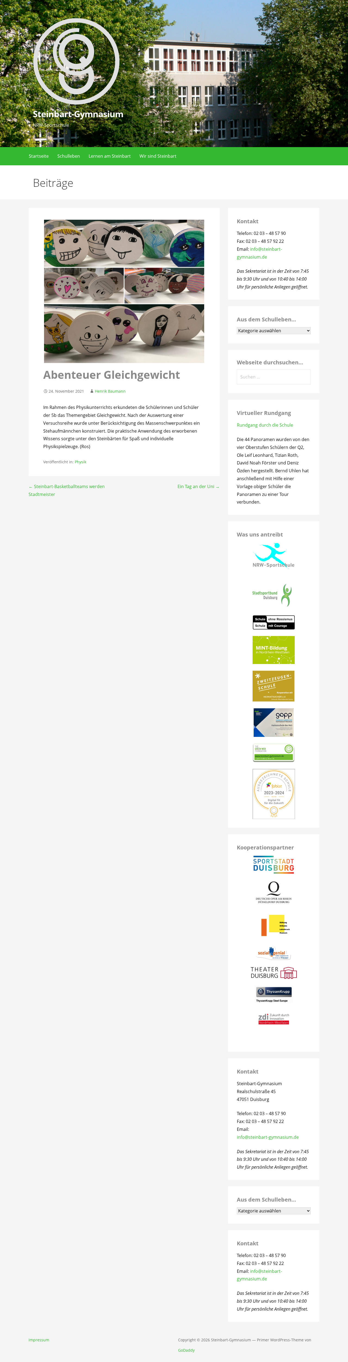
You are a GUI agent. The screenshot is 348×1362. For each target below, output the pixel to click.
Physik (80, 461)
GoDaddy (186, 1350)
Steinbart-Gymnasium (78, 114)
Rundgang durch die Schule (265, 425)
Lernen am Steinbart (110, 156)
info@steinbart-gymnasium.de (268, 1137)
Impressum (39, 1339)
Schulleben (68, 156)
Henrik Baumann (110, 391)
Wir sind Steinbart (157, 156)
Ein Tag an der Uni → (199, 486)
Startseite (39, 156)
